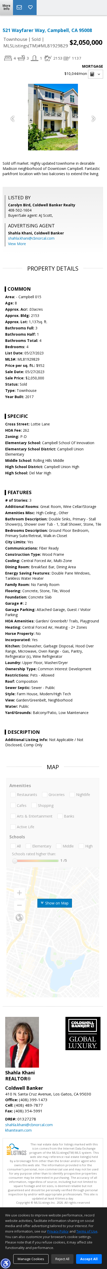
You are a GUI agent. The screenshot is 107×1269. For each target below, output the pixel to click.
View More (17, 243)
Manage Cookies (31, 1259)
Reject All (62, 1259)
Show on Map (56, 903)
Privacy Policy (58, 1231)
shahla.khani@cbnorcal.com (31, 238)
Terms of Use (86, 1231)
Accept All (89, 1259)
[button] (5, 1263)
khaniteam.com (18, 1130)
